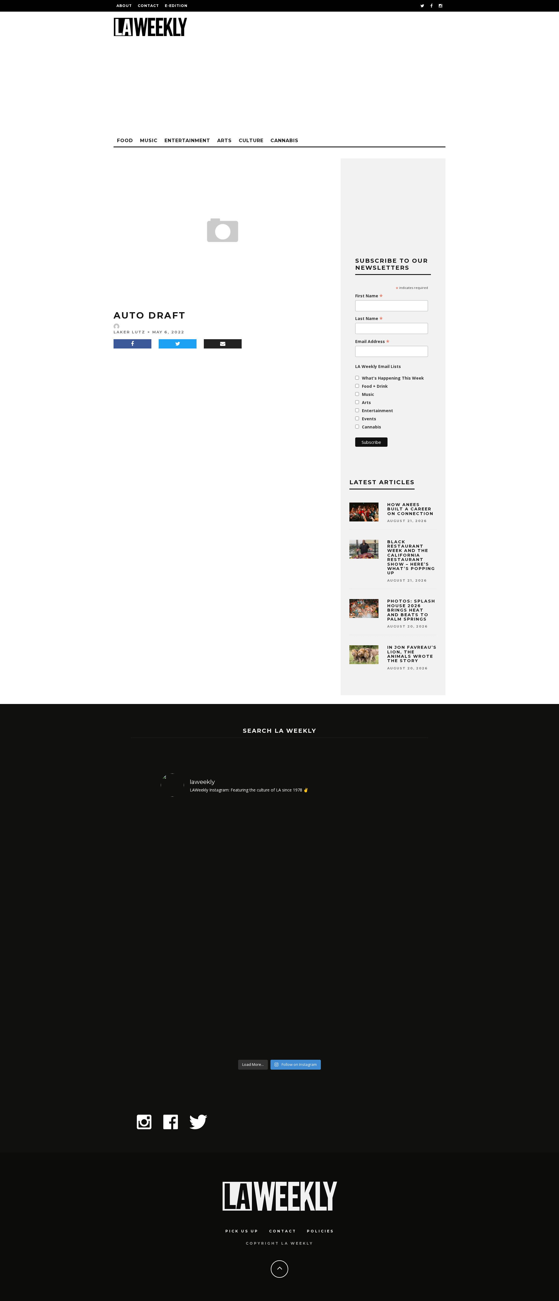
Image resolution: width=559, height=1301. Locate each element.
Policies (320, 1231)
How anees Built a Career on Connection (410, 509)
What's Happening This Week (393, 378)
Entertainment (187, 140)
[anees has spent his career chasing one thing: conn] (189, 929)
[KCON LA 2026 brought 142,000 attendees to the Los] (309, 929)
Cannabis (284, 140)
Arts (224, 140)
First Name (369, 295)
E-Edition (176, 5)
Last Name (369, 318)
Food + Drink (375, 386)
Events (369, 418)
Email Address (372, 341)
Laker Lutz (129, 332)
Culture (251, 140)
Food (125, 140)
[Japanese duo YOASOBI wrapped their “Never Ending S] (249, 929)
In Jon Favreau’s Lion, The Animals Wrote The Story (412, 654)
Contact (148, 5)
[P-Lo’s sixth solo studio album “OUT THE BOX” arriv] (370, 929)
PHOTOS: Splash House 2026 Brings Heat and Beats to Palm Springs (411, 610)
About (124, 5)
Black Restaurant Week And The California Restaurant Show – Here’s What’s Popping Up (411, 557)
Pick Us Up (242, 1231)
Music (149, 140)
